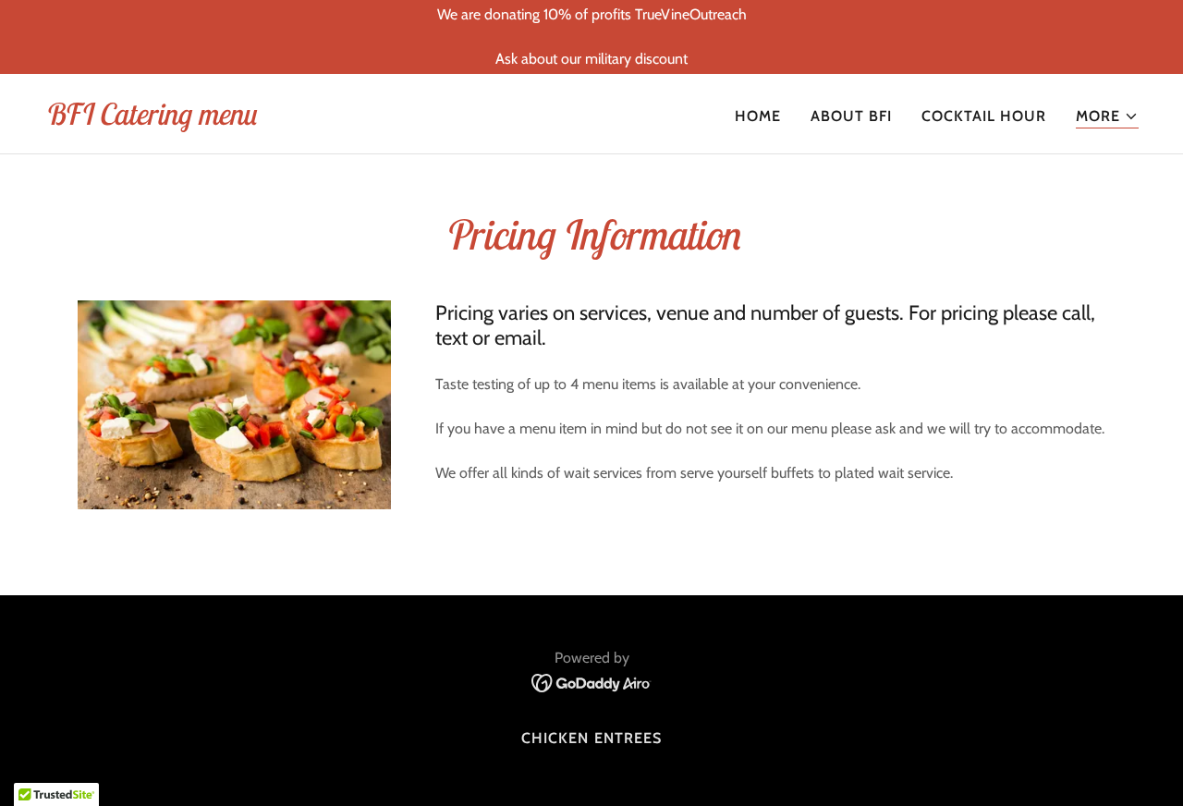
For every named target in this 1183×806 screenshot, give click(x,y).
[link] (150, 119)
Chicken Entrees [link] (591, 738)
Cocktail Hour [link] (983, 116)
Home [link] (758, 116)
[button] (1107, 116)
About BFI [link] (851, 116)
